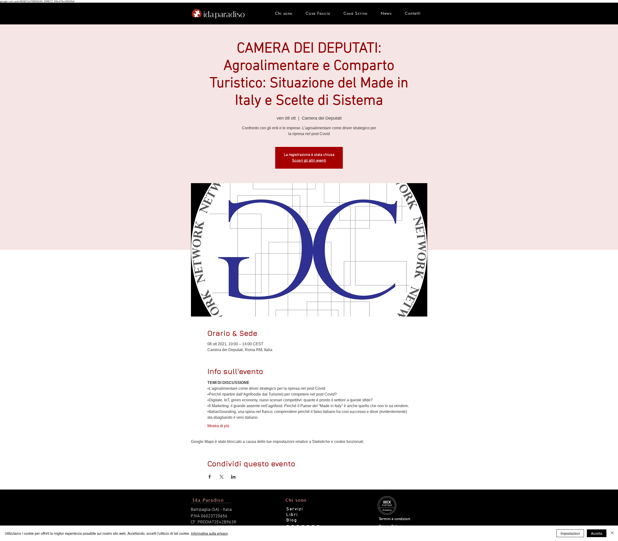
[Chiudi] (612, 533)
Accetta (596, 533)
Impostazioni (570, 533)
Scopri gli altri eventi (309, 160)
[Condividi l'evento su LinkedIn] (233, 477)
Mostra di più (218, 426)
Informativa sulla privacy (209, 533)
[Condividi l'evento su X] (221, 477)
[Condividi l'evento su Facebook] (209, 477)
